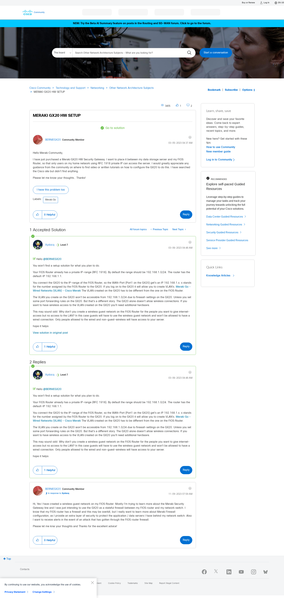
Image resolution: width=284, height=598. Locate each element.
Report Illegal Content (169, 583)
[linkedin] (228, 571)
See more (212, 248)
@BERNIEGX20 (52, 259)
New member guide (218, 151)
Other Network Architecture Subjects (131, 88)
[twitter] (216, 571)
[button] (37, 215)
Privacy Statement (15, 591)
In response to (58, 493)
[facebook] (204, 571)
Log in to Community (219, 159)
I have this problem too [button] (51, 190)
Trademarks (133, 583)
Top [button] (8, 559)
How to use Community (220, 147)
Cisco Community (40, 88)
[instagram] (253, 571)
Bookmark (214, 90)
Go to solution (115, 128)
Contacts (24, 569)
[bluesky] (265, 571)
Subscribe (231, 90)
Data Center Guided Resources (224, 216)
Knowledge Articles (218, 275)
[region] (48, 588)
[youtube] (241, 571)
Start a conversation (216, 52)
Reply (186, 214)
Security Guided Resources (222, 232)
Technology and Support (70, 88)
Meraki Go (50, 200)
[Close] (92, 582)
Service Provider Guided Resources (227, 240)
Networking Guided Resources (224, 224)
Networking (97, 88)
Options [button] (247, 90)
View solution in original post (50, 333)
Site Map (148, 583)
